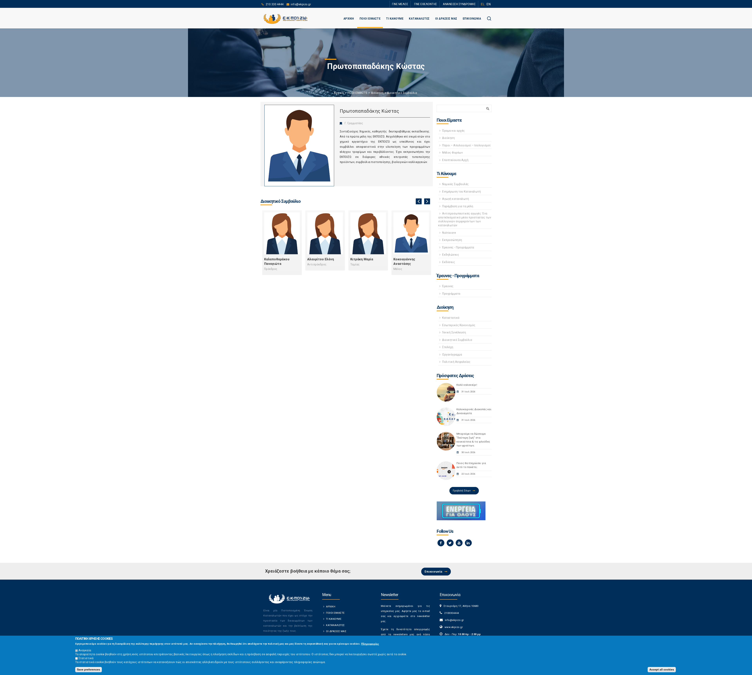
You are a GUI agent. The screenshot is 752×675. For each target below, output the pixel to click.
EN (488, 4)
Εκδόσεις (448, 262)
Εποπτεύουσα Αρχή (455, 160)
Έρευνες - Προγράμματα (458, 247)
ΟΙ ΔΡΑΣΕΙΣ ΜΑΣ (446, 18)
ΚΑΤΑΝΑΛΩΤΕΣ (419, 18)
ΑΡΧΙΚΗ (348, 18)
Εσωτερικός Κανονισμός (458, 325)
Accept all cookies (661, 669)
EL (482, 4)
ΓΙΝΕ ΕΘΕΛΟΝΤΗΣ (425, 4)
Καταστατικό (451, 317)
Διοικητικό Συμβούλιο (402, 92)
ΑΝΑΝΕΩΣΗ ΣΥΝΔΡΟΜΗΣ (459, 4)
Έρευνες (448, 286)
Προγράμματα (451, 293)
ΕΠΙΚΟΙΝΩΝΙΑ (472, 18)
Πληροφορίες (370, 643)
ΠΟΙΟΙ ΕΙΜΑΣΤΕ (370, 18)
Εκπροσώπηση (452, 240)
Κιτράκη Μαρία (361, 259)
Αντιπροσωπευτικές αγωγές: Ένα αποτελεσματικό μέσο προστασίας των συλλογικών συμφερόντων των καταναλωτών (464, 219)
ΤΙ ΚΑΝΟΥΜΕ (394, 18)
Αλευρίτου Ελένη (320, 259)
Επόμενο (427, 201)
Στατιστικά (86, 658)
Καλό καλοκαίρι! (466, 384)
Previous (419, 201)
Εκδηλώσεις (450, 254)
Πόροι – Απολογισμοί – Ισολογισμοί (466, 145)
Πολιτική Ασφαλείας (456, 361)
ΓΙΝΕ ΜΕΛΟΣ (400, 4)
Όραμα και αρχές (453, 130)
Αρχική (339, 92)
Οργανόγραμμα (452, 354)
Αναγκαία (85, 650)
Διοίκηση (377, 92)
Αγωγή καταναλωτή (455, 198)
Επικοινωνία (433, 571)
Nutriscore (449, 232)
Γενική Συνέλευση (454, 332)
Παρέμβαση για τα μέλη (457, 206)
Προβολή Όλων (462, 490)
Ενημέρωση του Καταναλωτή (461, 191)
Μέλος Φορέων (452, 152)
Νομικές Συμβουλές (455, 184)
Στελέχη (447, 347)
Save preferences (88, 669)
